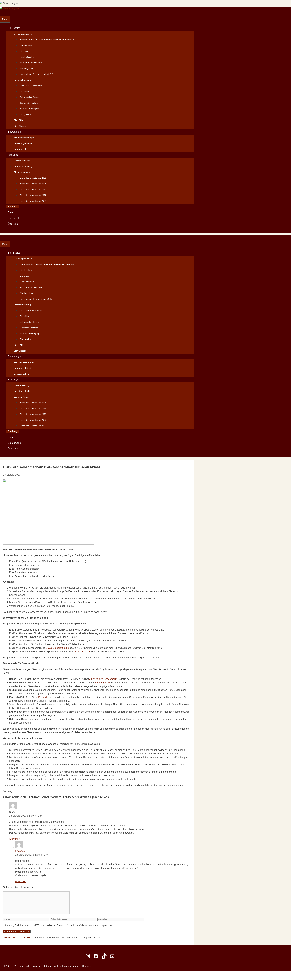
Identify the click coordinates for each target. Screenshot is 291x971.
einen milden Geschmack (103, 679)
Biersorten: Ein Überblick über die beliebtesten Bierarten (47, 39)
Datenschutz (50, 966)
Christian (20, 851)
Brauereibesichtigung (57, 648)
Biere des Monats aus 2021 (33, 201)
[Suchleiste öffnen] (2, 13)
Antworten (14, 839)
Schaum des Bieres (29, 97)
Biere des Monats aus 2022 (33, 195)
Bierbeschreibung (22, 80)
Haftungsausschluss (69, 966)
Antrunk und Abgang (30, 109)
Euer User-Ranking (23, 166)
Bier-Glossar (20, 126)
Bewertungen (15, 131)
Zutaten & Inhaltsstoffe (31, 62)
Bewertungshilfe (21, 149)
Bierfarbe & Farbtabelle (31, 85)
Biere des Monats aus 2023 (33, 189)
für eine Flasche (82, 651)
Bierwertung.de (11, 937)
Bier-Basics (14, 28)
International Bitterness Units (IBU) (36, 74)
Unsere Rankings (22, 160)
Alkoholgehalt (26, 68)
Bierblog (12, 206)
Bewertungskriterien (23, 143)
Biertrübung (25, 91)
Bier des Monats (22, 172)
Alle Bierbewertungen (24, 137)
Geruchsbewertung (29, 103)
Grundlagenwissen (23, 34)
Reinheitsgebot (27, 57)
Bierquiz (12, 212)
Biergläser (25, 51)
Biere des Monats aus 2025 (33, 178)
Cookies (86, 966)
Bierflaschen (26, 45)
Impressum (35, 966)
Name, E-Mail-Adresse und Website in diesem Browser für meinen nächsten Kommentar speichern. (60, 925)
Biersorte (43, 697)
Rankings (13, 154)
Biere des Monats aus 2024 (33, 183)
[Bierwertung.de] (9, 8)
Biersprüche (14, 218)
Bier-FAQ (18, 120)
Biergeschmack (27, 114)
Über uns (13, 224)
